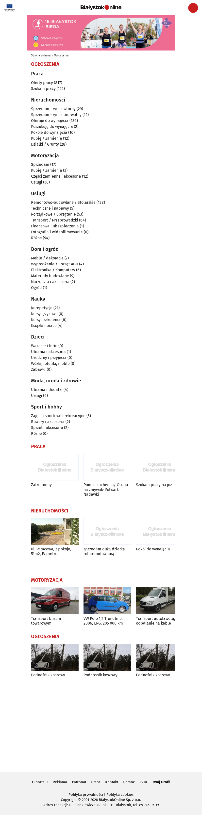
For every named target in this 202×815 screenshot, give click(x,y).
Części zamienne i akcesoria (56, 176)
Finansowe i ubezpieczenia (55, 226)
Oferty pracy (42, 82)
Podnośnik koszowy (48, 675)
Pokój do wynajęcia (153, 549)
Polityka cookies (120, 794)
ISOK (143, 782)
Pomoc (129, 782)
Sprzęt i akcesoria (47, 427)
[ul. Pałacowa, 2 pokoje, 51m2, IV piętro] (55, 531)
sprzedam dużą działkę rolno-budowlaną (104, 551)
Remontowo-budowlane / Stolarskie (63, 202)
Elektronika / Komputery (53, 270)
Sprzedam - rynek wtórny (53, 108)
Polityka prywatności (85, 794)
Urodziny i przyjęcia (49, 357)
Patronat (79, 782)
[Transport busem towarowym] (55, 600)
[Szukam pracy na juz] (160, 467)
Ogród (36, 287)
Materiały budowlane (50, 275)
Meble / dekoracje (47, 258)
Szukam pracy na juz (154, 484)
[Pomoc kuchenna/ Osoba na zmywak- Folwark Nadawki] (107, 467)
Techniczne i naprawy (50, 208)
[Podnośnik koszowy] (55, 657)
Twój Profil (161, 782)
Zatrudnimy (41, 484)
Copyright (69, 800)
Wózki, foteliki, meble (50, 363)
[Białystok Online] (101, 7)
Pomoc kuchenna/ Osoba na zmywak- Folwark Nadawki (106, 489)
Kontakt (111, 782)
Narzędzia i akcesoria (50, 281)
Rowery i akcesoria (48, 421)
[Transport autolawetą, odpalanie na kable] (160, 600)
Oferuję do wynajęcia (49, 120)
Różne (36, 238)
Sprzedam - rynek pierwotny (56, 114)
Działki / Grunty (45, 144)
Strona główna (41, 55)
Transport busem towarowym (46, 621)
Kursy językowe (44, 313)
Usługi (36, 182)
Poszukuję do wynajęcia (52, 126)
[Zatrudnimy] (55, 467)
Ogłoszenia (61, 55)
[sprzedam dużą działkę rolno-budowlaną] (107, 531)
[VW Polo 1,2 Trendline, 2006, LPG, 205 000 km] (107, 600)
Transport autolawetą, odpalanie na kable (155, 621)
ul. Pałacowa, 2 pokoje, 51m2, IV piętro (51, 551)
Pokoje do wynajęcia (49, 132)
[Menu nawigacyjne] (193, 8)
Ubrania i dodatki (47, 389)
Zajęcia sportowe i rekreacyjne (58, 415)
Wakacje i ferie (44, 345)
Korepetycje (41, 308)
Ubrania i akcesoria (48, 351)
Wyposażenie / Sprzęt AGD (54, 264)
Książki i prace (44, 325)
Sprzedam (40, 164)
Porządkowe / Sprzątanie (53, 214)
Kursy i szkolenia (46, 319)
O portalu (40, 782)
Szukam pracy (43, 88)
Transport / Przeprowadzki (54, 220)
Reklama (60, 782)
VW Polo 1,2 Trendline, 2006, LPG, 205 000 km (103, 621)
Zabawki (38, 369)
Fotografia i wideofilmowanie (57, 232)
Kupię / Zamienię (46, 138)
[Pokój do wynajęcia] (160, 531)
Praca (95, 782)
